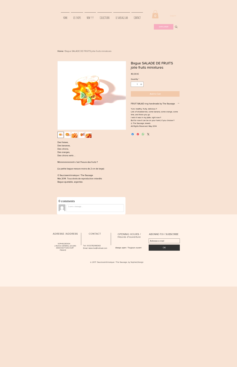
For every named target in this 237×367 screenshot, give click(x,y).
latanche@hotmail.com (97, 248)
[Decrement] (133, 84)
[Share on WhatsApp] (143, 134)
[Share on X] (148, 134)
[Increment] (141, 84)
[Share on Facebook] (132, 134)
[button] (155, 14)
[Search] (176, 27)
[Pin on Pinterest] (137, 134)
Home (60, 51)
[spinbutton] (137, 84)
